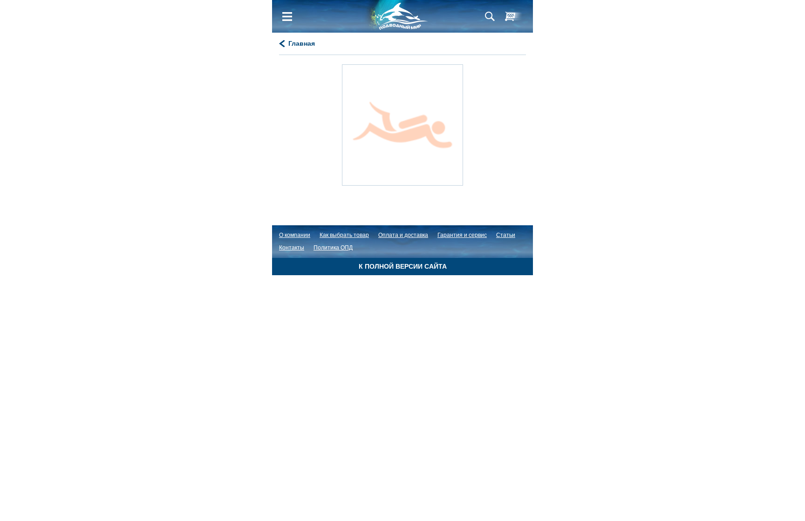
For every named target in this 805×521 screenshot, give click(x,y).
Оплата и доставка (403, 235)
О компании (294, 235)
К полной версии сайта (403, 266)
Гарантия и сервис (462, 235)
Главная (301, 43)
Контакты (291, 247)
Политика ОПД (333, 247)
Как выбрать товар (344, 235)
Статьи (505, 235)
